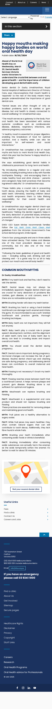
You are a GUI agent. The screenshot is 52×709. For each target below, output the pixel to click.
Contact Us (9, 516)
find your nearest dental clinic (26, 489)
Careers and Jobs (12, 519)
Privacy (8, 632)
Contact (9, 2)
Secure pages (11, 610)
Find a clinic (9, 512)
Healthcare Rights (13, 623)
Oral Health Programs (15, 667)
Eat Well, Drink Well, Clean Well (32, 227)
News (44, 2)
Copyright (9, 637)
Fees (6, 509)
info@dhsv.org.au (17, 568)
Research (9, 662)
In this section (13, 26)
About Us (9, 595)
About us (21, 2)
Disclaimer (9, 628)
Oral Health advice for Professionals (23, 672)
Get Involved (10, 600)
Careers (33, 2)
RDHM (7, 4)
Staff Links (9, 642)
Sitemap (8, 605)
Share (7, 35)
